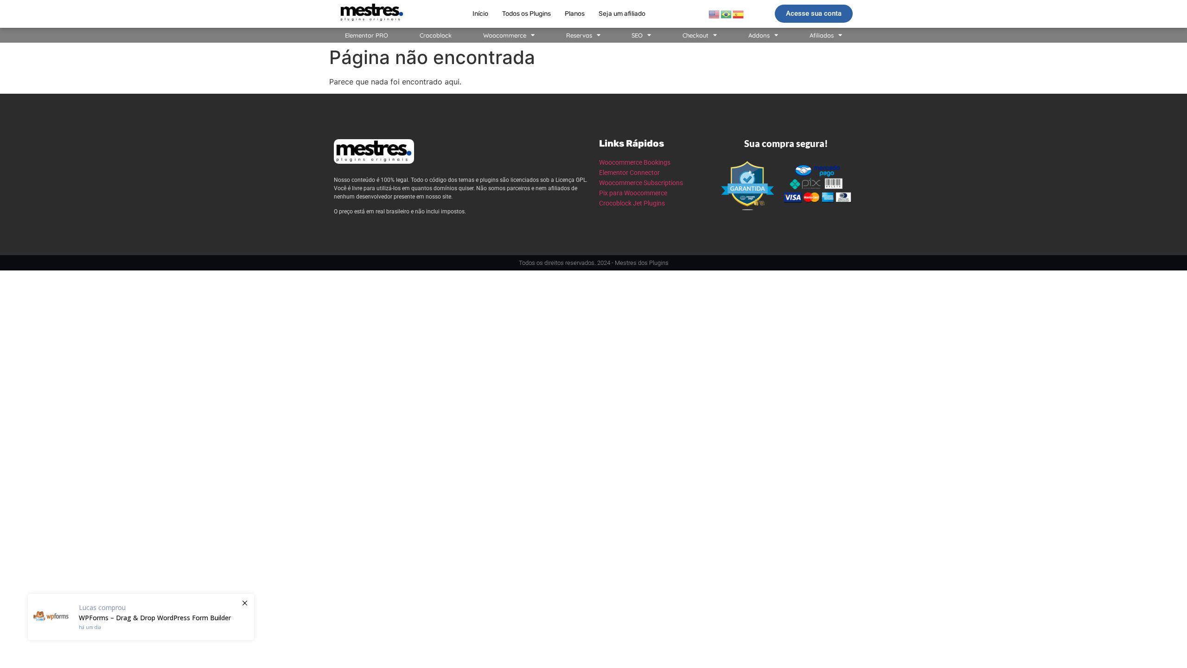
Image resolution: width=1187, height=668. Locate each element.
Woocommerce (504, 35)
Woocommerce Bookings (634, 162)
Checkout (695, 35)
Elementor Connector (629, 172)
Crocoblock (436, 35)
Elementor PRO (366, 35)
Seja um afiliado (622, 14)
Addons (759, 35)
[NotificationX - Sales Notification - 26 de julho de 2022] (141, 617)
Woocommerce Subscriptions (641, 182)
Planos (575, 14)
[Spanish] (739, 13)
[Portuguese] (727, 13)
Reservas (579, 35)
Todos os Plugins (526, 14)
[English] (714, 13)
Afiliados (822, 35)
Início (480, 14)
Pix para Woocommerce (633, 193)
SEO (637, 35)
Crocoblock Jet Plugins (632, 203)
